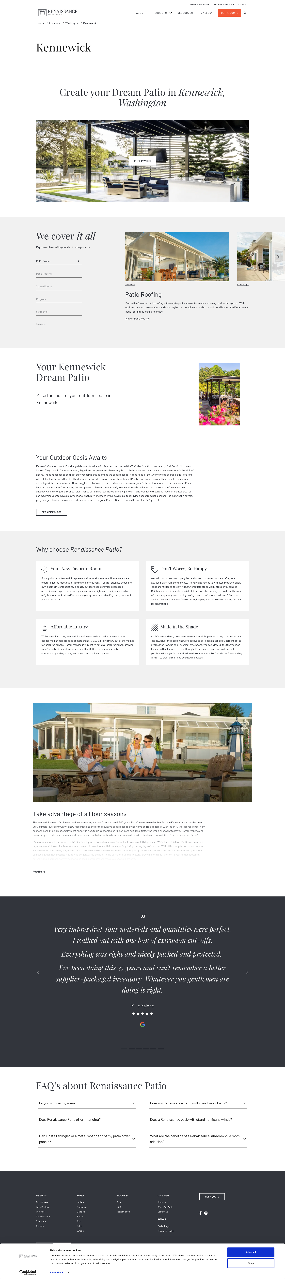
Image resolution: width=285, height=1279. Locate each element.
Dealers (162, 1218)
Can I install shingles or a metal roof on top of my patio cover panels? (84, 1139)
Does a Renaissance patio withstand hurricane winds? (191, 1119)
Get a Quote (229, 12)
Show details (57, 1272)
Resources (185, 12)
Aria (78, 1221)
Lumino (80, 1230)
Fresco (80, 1216)
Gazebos (41, 324)
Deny (251, 1263)
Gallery (207, 12)
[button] (278, 256)
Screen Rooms (44, 286)
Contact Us (163, 1211)
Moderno (81, 1202)
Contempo (82, 1207)
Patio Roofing (44, 273)
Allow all (251, 1252)
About (140, 12)
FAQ (119, 1207)
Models (80, 1195)
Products (160, 12)
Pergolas (41, 299)
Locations (55, 23)
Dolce (79, 1226)
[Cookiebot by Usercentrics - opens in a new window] (28, 1272)
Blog (119, 1202)
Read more (39, 871)
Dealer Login (164, 1226)
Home (41, 23)
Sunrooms (42, 311)
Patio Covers (43, 261)
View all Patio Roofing (137, 318)
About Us (162, 1202)
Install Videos (123, 1211)
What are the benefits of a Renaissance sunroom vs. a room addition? (195, 1139)
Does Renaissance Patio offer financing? (70, 1119)
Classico (81, 1211)
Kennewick (89, 23)
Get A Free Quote (51, 512)
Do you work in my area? (57, 1103)
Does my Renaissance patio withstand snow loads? (188, 1103)
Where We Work (200, 4)
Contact (243, 4)
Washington (72, 23)
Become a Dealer (224, 4)
